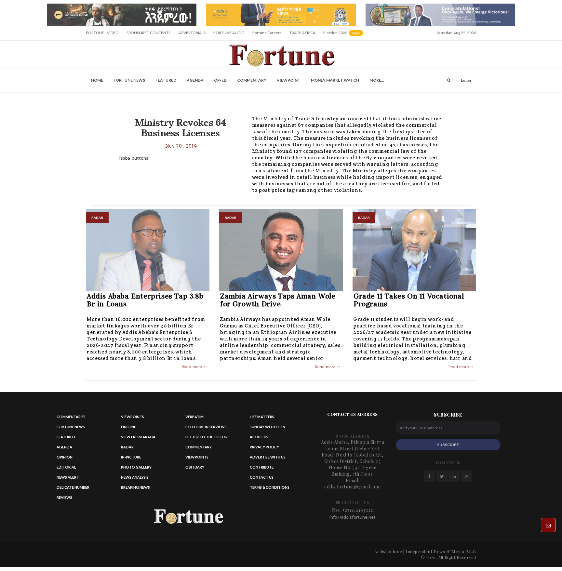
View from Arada (138, 439)
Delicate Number (73, 489)
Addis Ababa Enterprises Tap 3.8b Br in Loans (145, 302)
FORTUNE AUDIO (229, 34)
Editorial (66, 469)
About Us (259, 439)
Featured (165, 82)
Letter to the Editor (206, 439)
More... (376, 82)
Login (466, 82)
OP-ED (220, 82)
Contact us (262, 479)
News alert (68, 479)
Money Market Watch (335, 82)
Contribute (262, 469)
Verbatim (194, 419)
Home (97, 82)
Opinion (65, 459)
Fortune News (129, 82)
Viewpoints (132, 419)
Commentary (251, 82)
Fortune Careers (267, 34)
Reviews (64, 500)
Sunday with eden (267, 429)
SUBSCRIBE (448, 446)
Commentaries (71, 419)
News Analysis (135, 479)
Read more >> (194, 368)
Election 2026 (343, 37)
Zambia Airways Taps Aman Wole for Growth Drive (277, 302)
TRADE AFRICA (302, 34)
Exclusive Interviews (206, 429)
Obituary (194, 469)
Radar (127, 449)
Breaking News (135, 489)
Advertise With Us (268, 459)
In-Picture (131, 459)
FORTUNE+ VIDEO (102, 34)
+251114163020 (358, 512)
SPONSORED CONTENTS (148, 34)
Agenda (195, 82)
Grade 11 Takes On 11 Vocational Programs (409, 302)
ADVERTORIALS (192, 34)
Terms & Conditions (269, 489)
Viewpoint (289, 82)
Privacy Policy (264, 449)
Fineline (128, 429)
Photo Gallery (136, 469)
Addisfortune (388, 553)
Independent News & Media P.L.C (441, 553)
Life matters (262, 419)
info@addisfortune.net (352, 519)
